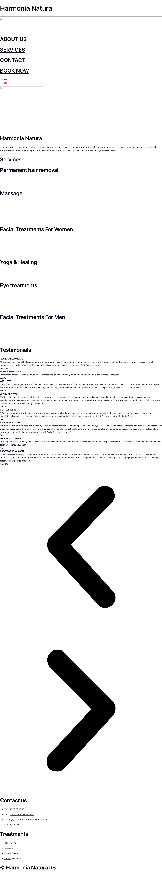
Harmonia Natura (26, 8)
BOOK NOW (14, 70)
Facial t (7, 858)
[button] (81, 547)
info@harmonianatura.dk (22, 814)
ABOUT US (13, 39)
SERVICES (12, 49)
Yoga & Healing (11, 853)
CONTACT (12, 60)
